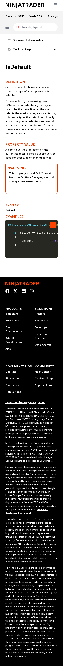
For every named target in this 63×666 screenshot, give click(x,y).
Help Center (43, 371)
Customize (12, 385)
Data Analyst (43, 344)
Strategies (12, 320)
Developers (42, 327)
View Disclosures (36, 437)
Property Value (20, 144)
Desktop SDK (14, 16)
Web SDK (36, 16)
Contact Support (46, 378)
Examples (14, 217)
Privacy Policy (28, 402)
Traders (40, 313)
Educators (41, 320)
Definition (15, 82)
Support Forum (44, 385)
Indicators (11, 313)
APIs (8, 348)
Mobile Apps (13, 391)
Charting (10, 371)
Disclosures (12, 402)
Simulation (12, 378)
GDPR (41, 402)
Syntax (12, 205)
